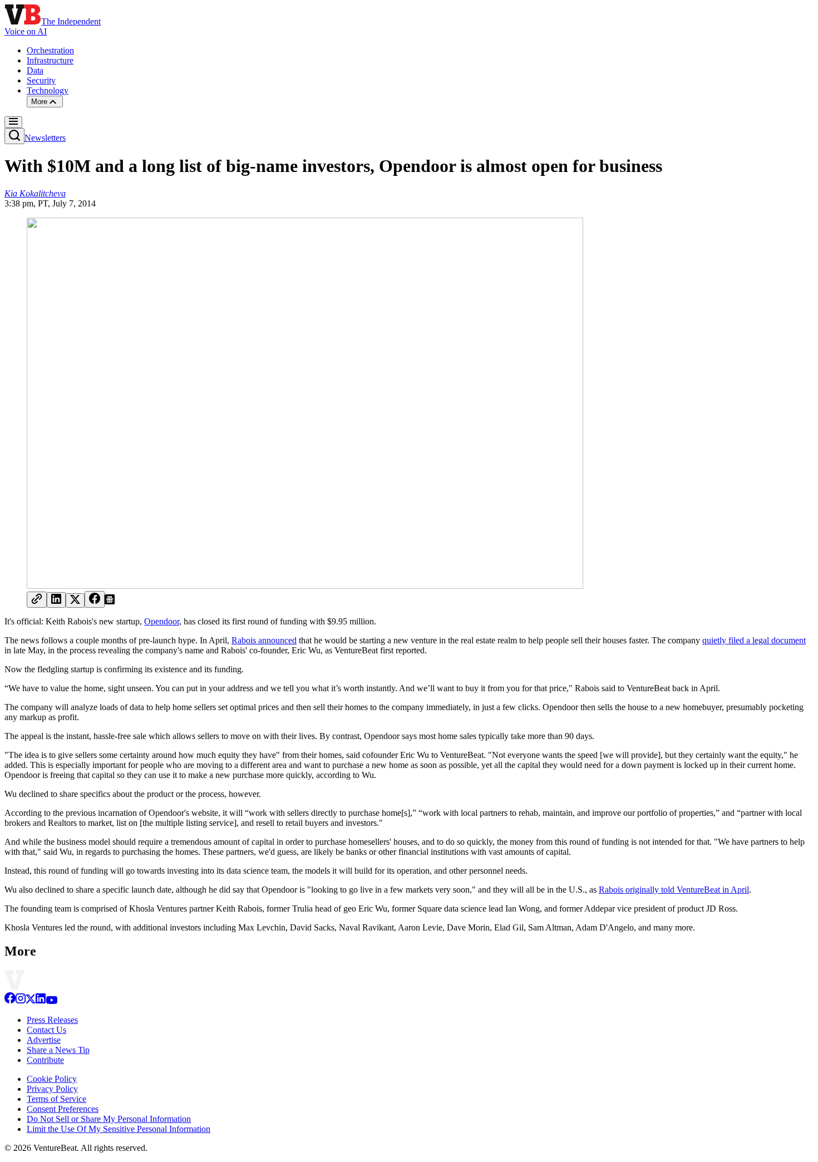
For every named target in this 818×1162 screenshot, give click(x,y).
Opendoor (161, 621)
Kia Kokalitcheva (35, 193)
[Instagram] (21, 1001)
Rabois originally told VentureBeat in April (674, 889)
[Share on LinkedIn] (56, 600)
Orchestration (50, 50)
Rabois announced (264, 640)
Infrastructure (50, 60)
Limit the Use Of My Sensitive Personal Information (118, 1129)
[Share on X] (75, 600)
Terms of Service (56, 1099)
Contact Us (46, 1030)
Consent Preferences (62, 1109)
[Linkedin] (41, 1001)
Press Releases (52, 1020)
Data (35, 70)
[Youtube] (51, 1001)
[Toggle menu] (13, 122)
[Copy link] (37, 600)
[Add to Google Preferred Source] (110, 601)
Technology (47, 90)
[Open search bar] (14, 136)
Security (41, 80)
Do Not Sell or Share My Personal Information (109, 1119)
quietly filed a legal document (754, 640)
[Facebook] (10, 1001)
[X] (31, 1001)
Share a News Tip (58, 1050)
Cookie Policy (52, 1079)
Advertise (44, 1040)
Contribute (45, 1060)
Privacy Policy (52, 1089)
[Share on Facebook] (95, 599)
